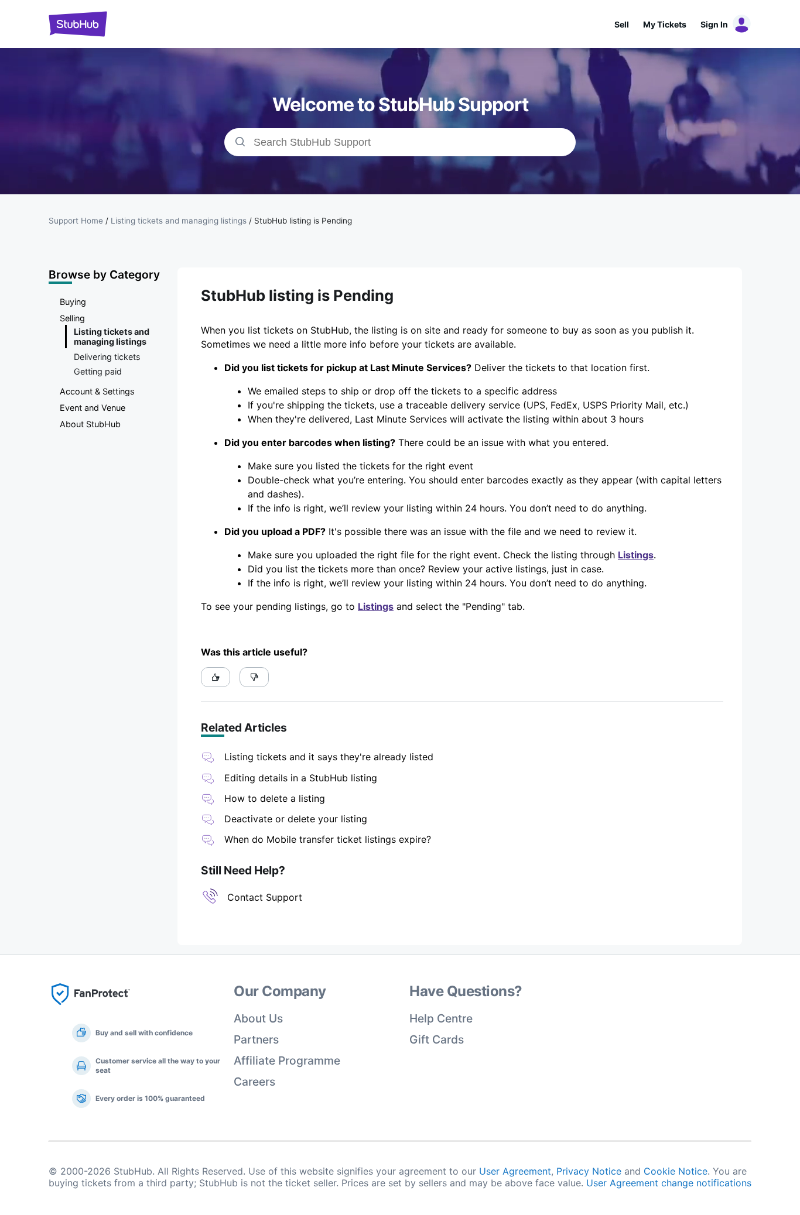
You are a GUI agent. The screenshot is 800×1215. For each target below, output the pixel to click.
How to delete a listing (274, 798)
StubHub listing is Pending (303, 220)
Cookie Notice (675, 1171)
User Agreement (515, 1171)
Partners (256, 1039)
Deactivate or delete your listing (295, 819)
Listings (636, 555)
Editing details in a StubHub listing (300, 778)
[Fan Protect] (91, 1008)
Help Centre (441, 1018)
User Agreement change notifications (668, 1183)
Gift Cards (436, 1039)
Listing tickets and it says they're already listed (328, 757)
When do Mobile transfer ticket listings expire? (327, 839)
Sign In (714, 24)
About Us (258, 1018)
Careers (254, 1082)
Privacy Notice (588, 1171)
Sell (621, 24)
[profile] (739, 24)
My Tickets (664, 24)
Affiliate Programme (287, 1060)
